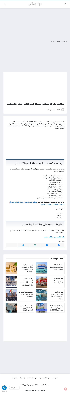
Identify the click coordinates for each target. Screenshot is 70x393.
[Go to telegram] (4, 387)
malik (58, 109)
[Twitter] (23, 245)
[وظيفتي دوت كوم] (35, 4)
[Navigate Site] (65, 4)
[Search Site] (4, 4)
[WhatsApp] (35, 245)
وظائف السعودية (55, 41)
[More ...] (11, 245)
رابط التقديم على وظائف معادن (54, 237)
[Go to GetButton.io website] (4, 391)
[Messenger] (47, 245)
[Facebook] (58, 245)
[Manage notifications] (65, 389)
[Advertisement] (35, 23)
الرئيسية (64, 41)
